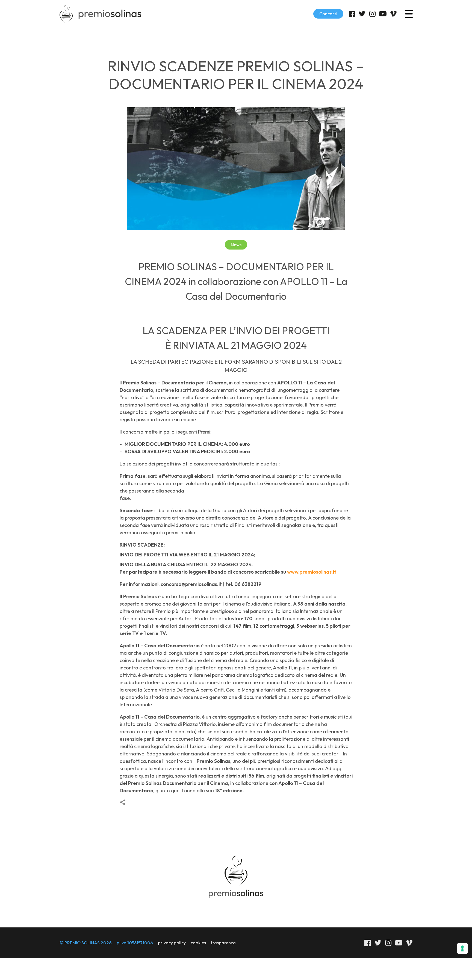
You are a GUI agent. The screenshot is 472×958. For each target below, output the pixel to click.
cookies (198, 942)
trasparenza (223, 942)
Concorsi (328, 13)
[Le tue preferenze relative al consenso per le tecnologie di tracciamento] (462, 948)
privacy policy (172, 942)
